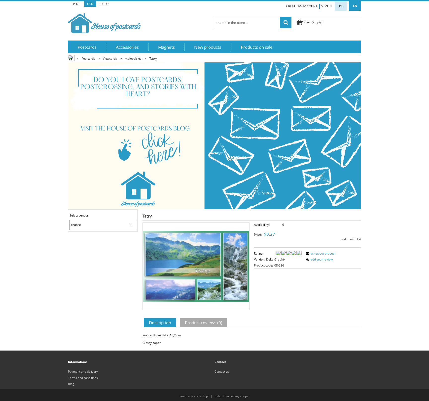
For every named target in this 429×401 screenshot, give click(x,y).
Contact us (221, 371)
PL (340, 6)
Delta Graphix (275, 259)
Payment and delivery (83, 371)
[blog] (214, 135)
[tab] (161, 322)
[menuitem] (87, 47)
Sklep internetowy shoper (232, 396)
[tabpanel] (252, 339)
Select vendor (79, 215)
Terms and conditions (83, 378)
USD (90, 4)
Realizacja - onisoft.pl (194, 396)
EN (355, 6)
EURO (104, 4)
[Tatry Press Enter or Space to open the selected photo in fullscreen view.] (196, 266)
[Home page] (104, 22)
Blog (71, 384)
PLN (75, 4)
